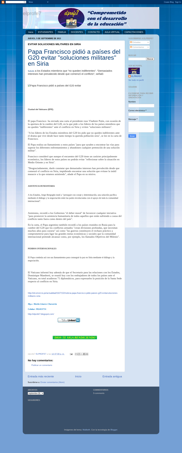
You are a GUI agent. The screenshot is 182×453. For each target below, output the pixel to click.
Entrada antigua (112, 376)
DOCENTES (77, 32)
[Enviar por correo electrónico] (76, 354)
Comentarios (138, 47)
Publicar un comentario (41, 365)
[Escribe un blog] (78, 354)
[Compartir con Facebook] (84, 354)
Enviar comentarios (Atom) (53, 382)
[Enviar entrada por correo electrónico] (71, 354)
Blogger (113, 430)
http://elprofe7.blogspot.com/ (41, 314)
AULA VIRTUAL (112, 32)
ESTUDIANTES (45, 32)
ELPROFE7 (136, 76)
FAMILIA (62, 32)
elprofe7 (32, 13)
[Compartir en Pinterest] (87, 354)
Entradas (136, 42)
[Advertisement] (85, 445)
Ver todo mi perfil (136, 80)
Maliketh (86, 430)
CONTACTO (94, 32)
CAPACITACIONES (134, 32)
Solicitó (31, 71)
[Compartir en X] (81, 354)
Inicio (30, 32)
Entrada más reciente (41, 376)
